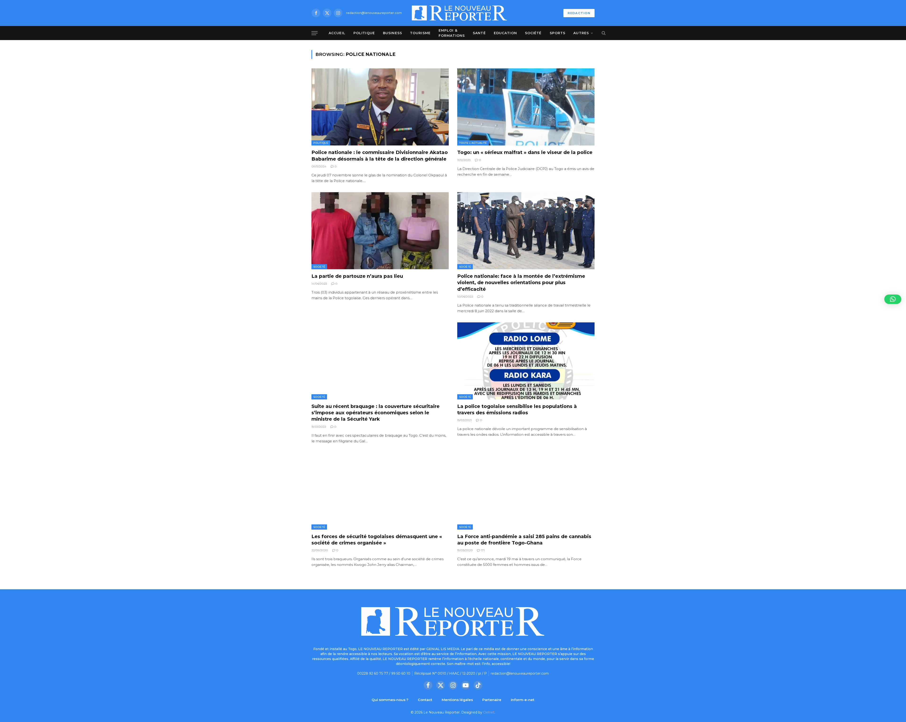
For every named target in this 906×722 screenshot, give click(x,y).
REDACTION (579, 13)
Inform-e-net (522, 699)
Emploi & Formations (452, 33)
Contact (425, 699)
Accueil (337, 33)
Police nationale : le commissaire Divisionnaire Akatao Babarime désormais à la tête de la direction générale (379, 155)
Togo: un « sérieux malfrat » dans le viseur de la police (524, 152)
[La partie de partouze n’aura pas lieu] (380, 230)
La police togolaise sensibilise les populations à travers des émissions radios (517, 409)
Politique (364, 33)
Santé (479, 33)
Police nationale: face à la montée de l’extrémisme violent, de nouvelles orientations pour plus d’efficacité (521, 282)
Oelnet (489, 712)
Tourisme (420, 33)
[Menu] (314, 33)
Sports (558, 33)
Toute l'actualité (473, 143)
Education (505, 33)
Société (533, 33)
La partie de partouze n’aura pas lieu (357, 276)
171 (483, 550)
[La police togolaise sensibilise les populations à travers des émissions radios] (526, 360)
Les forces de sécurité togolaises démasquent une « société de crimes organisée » (376, 540)
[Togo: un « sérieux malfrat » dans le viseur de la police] (526, 106)
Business (392, 33)
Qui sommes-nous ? (390, 699)
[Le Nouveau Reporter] (459, 13)
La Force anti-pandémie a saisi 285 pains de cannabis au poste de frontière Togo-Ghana (524, 540)
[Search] (603, 33)
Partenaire (491, 699)
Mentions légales (457, 699)
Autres (581, 33)
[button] (892, 299)
